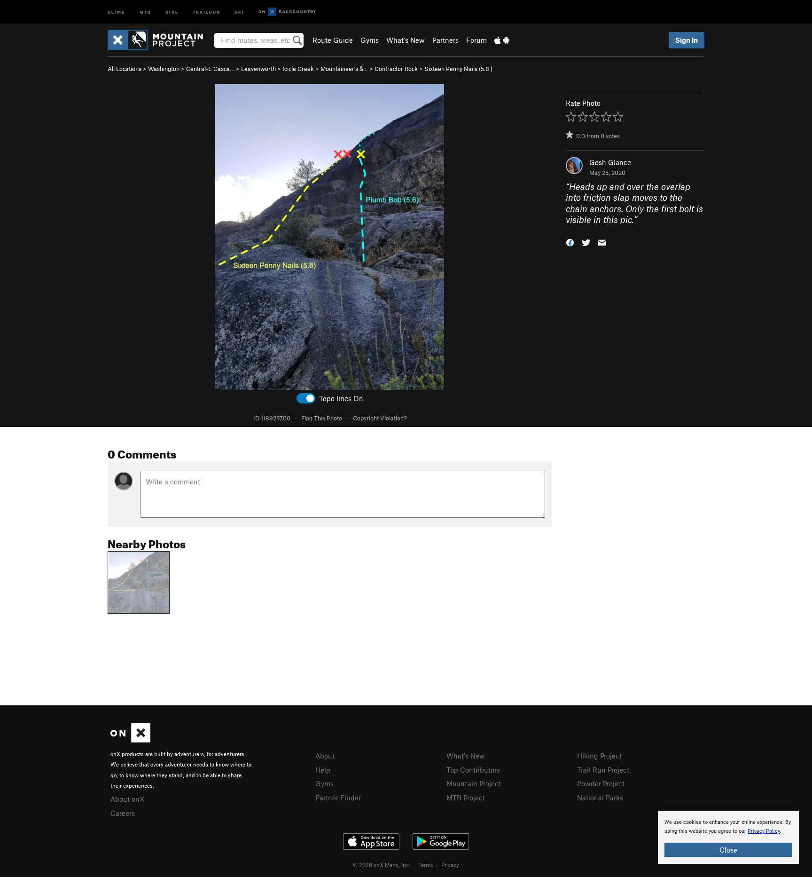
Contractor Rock (396, 68)
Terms (425, 864)
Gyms (369, 40)
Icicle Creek (298, 68)
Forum (476, 40)
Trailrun (206, 11)
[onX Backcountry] (287, 12)
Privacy (450, 864)
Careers (122, 813)
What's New (405, 40)
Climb (116, 11)
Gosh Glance (610, 162)
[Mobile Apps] (501, 40)
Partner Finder (338, 797)
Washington (164, 68)
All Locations (124, 68)
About (325, 755)
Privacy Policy (764, 831)
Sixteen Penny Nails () (458, 68)
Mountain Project (473, 783)
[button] (570, 241)
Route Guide (332, 40)
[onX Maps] (130, 739)
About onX (127, 799)
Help (322, 770)
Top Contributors (473, 770)
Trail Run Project (603, 770)
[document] (728, 837)
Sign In (686, 40)
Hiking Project (599, 755)
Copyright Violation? (379, 418)
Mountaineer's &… (344, 68)
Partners (445, 40)
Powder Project (601, 783)
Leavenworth (258, 68)
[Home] (160, 40)
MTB (145, 11)
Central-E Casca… (210, 68)
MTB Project (465, 797)
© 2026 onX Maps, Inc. (381, 864)
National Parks (600, 797)
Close (728, 849)
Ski (239, 11)
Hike (172, 11)
